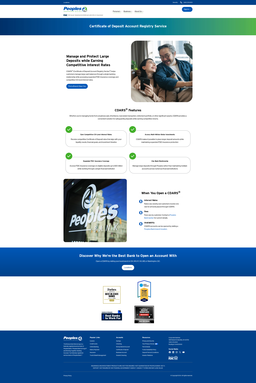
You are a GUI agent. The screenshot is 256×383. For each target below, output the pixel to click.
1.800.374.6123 (187, 2)
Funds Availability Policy (149, 350)
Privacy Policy (68, 376)
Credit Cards (93, 344)
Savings (118, 341)
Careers (92, 341)
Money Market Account (123, 347)
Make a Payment (94, 350)
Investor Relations (147, 355)
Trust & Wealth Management (98, 355)
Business (127, 11)
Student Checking (121, 355)
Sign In (186, 9)
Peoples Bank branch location (155, 229)
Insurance (93, 352)
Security (175, 2)
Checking (119, 344)
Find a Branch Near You (77, 86)
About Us (138, 11)
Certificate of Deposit (122, 350)
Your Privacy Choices (148, 344)
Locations (66, 2)
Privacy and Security (148, 341)
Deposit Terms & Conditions (150, 352)
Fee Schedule (146, 347)
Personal (116, 11)
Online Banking (94, 347)
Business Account (121, 352)
